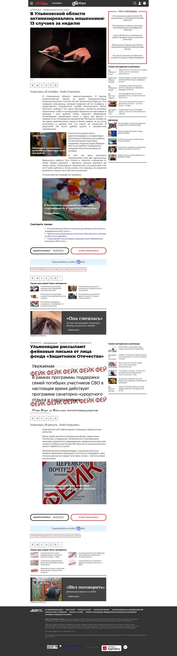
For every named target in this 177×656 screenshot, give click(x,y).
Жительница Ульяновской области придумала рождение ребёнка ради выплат (127, 47)
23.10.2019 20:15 (35, 10)
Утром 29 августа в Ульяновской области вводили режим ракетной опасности (127, 37)
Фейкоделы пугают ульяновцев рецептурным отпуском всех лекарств (52, 570)
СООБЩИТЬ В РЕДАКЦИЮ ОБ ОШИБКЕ (58, 614)
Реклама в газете (84, 610)
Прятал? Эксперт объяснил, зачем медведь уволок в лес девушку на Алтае (131, 388)
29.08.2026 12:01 (36, 343)
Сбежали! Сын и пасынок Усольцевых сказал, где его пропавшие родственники (133, 72)
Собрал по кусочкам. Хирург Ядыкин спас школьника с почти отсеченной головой (133, 357)
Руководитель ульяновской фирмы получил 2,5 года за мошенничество (89, 296)
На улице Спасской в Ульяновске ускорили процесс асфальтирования (127, 57)
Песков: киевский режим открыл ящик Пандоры (130, 132)
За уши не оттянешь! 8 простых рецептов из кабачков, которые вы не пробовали (133, 381)
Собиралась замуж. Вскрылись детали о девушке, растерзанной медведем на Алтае (131, 88)
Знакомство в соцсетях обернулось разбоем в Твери (131, 156)
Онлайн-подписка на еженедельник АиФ (127, 610)
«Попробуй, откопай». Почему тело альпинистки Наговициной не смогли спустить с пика (132, 373)
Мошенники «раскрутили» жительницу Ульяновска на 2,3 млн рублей (90, 288)
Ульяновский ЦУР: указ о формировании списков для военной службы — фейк (51, 555)
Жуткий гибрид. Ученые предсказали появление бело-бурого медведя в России (133, 80)
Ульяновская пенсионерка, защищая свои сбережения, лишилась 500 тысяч (51, 288)
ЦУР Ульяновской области (40, 413)
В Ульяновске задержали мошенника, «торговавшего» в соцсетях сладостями (70, 207)
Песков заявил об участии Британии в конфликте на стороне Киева (131, 124)
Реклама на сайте (76, 612)
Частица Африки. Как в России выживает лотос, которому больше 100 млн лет (132, 95)
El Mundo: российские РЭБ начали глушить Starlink (131, 140)
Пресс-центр (70, 610)
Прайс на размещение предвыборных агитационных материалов (111, 612)
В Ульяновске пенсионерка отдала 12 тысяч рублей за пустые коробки (53, 296)
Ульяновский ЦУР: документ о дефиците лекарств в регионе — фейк (91, 562)
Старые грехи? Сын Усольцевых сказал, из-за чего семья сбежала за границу (132, 111)
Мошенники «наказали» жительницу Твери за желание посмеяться (132, 148)
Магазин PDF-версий (101, 610)
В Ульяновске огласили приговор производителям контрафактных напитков (127, 28)
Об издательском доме (54, 610)
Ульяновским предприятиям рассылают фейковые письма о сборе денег (52, 562)
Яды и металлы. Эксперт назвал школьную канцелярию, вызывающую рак (130, 365)
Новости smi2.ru (38, 335)
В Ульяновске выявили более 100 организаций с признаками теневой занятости (127, 18)
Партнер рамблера (93, 647)
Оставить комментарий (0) (88, 251)
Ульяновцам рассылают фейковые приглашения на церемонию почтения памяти (70, 488)
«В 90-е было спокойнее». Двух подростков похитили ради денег (131, 348)
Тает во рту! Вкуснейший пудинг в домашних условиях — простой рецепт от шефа (131, 103)
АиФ (32, 80)
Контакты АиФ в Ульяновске (56, 612)
